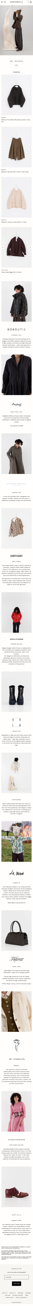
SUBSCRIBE (17, 1283)
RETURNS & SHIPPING (17, 1295)
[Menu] (2, 2)
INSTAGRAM (20, 1293)
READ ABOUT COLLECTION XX (16, 902)
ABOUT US (4, 1293)
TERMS (26, 1295)
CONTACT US (12, 1293)
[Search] (6, 2)
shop (16, 65)
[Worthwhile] (16, 2)
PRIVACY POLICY (10, 1297)
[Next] (30, 95)
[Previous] (2, 95)
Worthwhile (18, 1302)
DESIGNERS (28, 1293)
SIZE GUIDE (7, 1295)
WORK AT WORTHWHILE (21, 1297)
